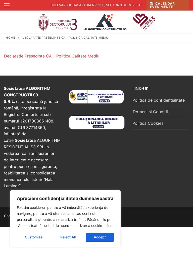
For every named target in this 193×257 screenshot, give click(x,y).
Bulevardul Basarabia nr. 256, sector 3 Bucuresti (96, 5)
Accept (100, 237)
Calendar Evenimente (162, 5)
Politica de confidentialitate (158, 100)
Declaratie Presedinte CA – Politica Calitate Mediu (51, 55)
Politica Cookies (147, 123)
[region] (65, 218)
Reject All (68, 237)
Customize (33, 237)
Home (10, 37)
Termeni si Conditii (150, 111)
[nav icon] (7, 5)
